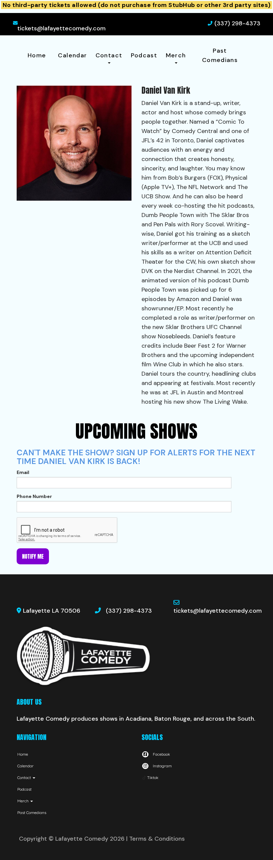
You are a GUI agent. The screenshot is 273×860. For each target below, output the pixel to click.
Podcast (144, 55)
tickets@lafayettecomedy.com (61, 28)
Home (37, 55)
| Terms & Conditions (155, 839)
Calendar (72, 55)
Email (23, 472)
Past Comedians (220, 55)
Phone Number (34, 496)
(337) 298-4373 (237, 23)
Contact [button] (109, 55)
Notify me (33, 556)
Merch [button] (176, 55)
